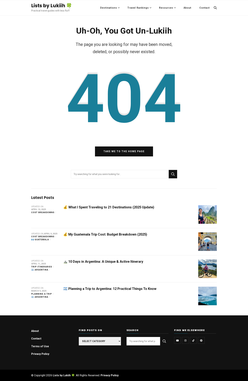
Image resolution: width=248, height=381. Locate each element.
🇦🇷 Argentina (39, 270)
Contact (204, 7)
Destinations (108, 7)
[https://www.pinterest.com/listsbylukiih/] (201, 340)
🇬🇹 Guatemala (40, 239)
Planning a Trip (41, 294)
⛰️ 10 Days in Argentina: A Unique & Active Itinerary (103, 262)
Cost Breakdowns (42, 212)
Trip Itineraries (41, 267)
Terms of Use (40, 346)
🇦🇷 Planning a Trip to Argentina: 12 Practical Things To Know (109, 289)
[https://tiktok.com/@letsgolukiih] (193, 340)
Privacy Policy (40, 354)
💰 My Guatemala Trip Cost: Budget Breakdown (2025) (105, 234)
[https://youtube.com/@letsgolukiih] (177, 340)
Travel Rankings (138, 7)
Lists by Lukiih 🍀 (51, 5)
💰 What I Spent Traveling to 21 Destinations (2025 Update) (108, 207)
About (187, 7)
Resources (166, 7)
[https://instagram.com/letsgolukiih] (185, 340)
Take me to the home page (124, 151)
